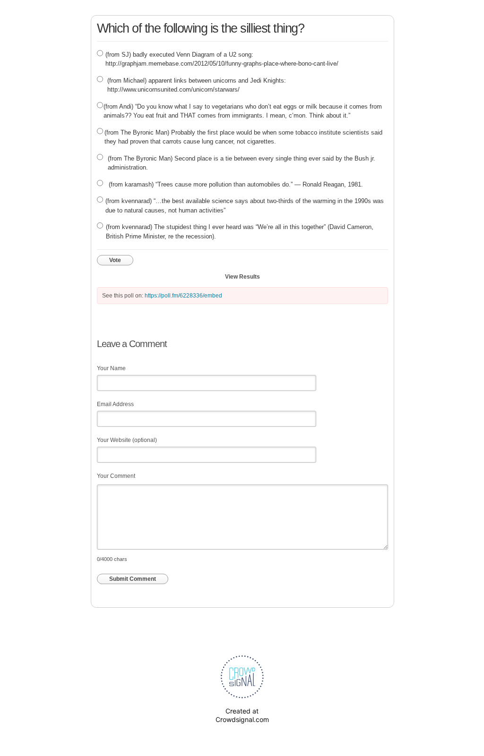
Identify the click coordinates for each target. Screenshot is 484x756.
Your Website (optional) (127, 440)
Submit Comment (132, 579)
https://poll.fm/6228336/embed (183, 295)
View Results (242, 276)
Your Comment (116, 476)
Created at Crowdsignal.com (242, 715)
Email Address (115, 404)
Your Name (111, 368)
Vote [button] (115, 260)
